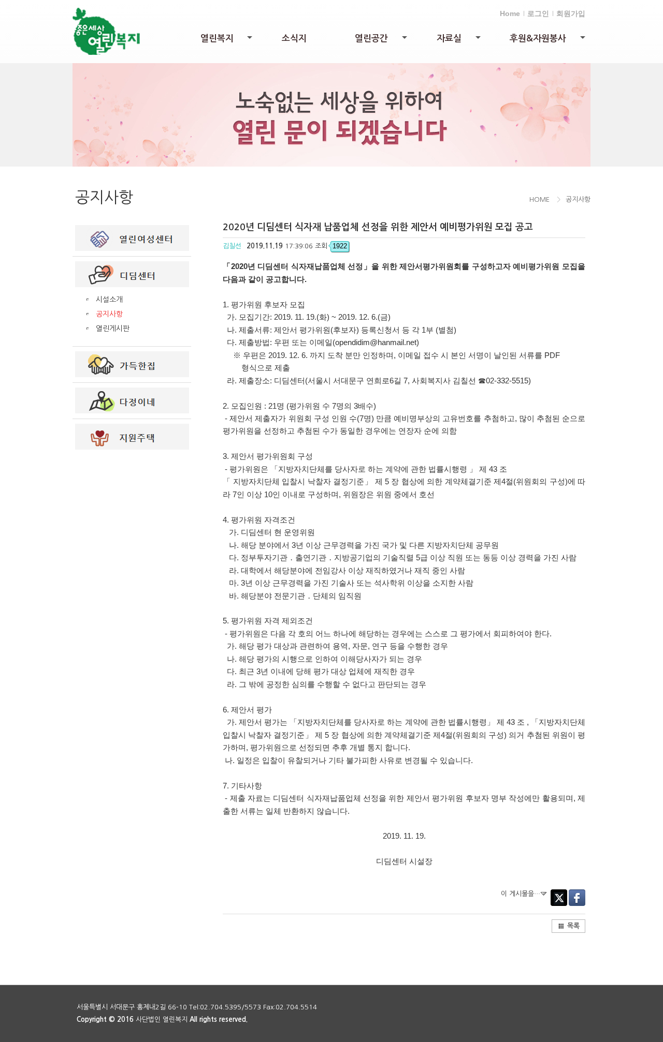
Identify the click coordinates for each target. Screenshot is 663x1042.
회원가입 (570, 13)
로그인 (538, 13)
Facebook (577, 897)
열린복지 (227, 41)
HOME (539, 199)
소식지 (294, 38)
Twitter (559, 897)
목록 (573, 925)
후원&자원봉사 (548, 41)
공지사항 (109, 314)
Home (510, 13)
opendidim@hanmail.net (375, 342)
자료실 (459, 41)
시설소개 (109, 299)
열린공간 (382, 41)
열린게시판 (112, 328)
